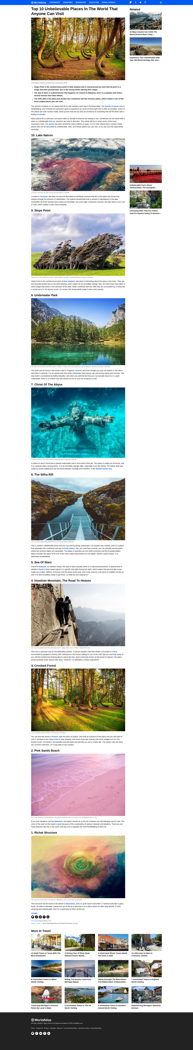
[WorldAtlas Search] (161, 2)
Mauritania (70, 904)
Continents (54, 2)
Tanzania (44, 197)
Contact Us (39, 1028)
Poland (55, 737)
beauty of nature (112, 106)
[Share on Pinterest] (44, 916)
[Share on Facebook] (36, 916)
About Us (60, 1028)
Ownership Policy (95, 1028)
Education (94, 2)
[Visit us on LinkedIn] (48, 1033)
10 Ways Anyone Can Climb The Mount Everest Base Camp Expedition (143, 34)
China (114, 652)
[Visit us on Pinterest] (44, 1033)
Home (33, 1028)
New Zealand (69, 281)
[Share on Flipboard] (32, 916)
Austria (78, 371)
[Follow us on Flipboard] (32, 1033)
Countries (68, 2)
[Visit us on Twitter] (40, 1033)
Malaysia (42, 567)
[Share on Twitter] (40, 916)
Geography (81, 2)
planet (51, 124)
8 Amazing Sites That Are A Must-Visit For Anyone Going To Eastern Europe (144, 213)
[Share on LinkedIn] (47, 916)
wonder (42, 114)
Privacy (46, 1028)
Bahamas (59, 821)
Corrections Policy (83, 1028)
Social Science (109, 2)
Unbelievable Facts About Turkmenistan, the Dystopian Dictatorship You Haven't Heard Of (144, 187)
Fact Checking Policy (70, 1028)
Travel (49, 921)
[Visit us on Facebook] (36, 1033)
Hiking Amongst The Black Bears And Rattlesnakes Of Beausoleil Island (112, 981)
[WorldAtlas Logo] (39, 2)
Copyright (53, 1028)
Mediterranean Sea (104, 469)
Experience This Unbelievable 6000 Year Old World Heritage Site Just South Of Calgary (145, 60)
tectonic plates (68, 548)
